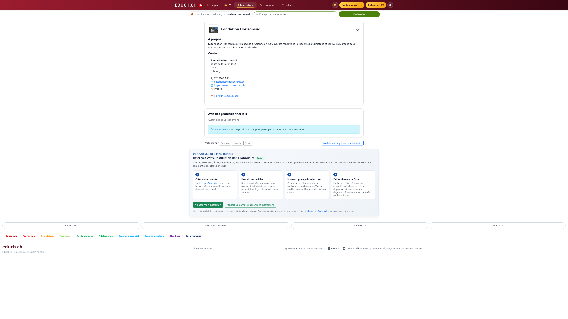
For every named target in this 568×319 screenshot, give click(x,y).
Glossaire (497, 225)
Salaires (290, 5)
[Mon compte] (390, 5)
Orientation (47, 235)
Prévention (29, 235)
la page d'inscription (209, 183)
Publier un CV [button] (376, 5)
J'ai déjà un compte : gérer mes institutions (250, 204)
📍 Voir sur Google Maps (224, 95)
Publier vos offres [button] (352, 5)
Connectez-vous (220, 129)
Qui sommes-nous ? (295, 248)
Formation (65, 235)
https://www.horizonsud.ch (229, 85)
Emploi (214, 5)
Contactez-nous (315, 248)
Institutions (247, 5)
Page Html (360, 225)
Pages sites (71, 225)
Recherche (359, 14)
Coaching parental (129, 235)
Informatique (193, 235)
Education (11, 235)
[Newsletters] (335, 5)
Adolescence (106, 235)
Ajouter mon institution (208, 204)
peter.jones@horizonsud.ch (229, 81)
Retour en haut (204, 248)
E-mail (248, 143)
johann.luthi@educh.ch (317, 211)
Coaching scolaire (154, 235)
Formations (269, 5)
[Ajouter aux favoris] (357, 29)
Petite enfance (85, 235)
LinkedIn (237, 143)
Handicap (175, 235)
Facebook (225, 143)
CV (229, 5)
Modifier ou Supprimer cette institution (342, 143)
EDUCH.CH (189, 5)
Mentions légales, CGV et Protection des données (397, 248)
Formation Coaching (215, 225)
